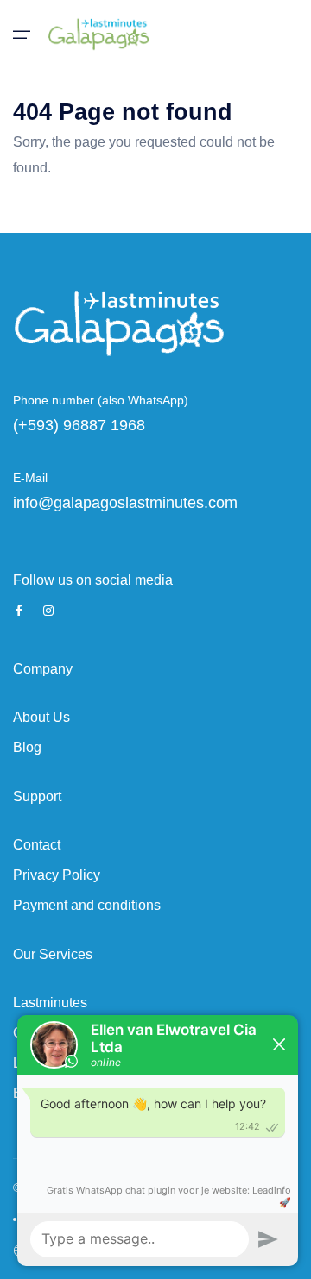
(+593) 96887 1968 (79, 425)
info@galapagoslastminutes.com (125, 502)
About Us (41, 717)
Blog (27, 747)
